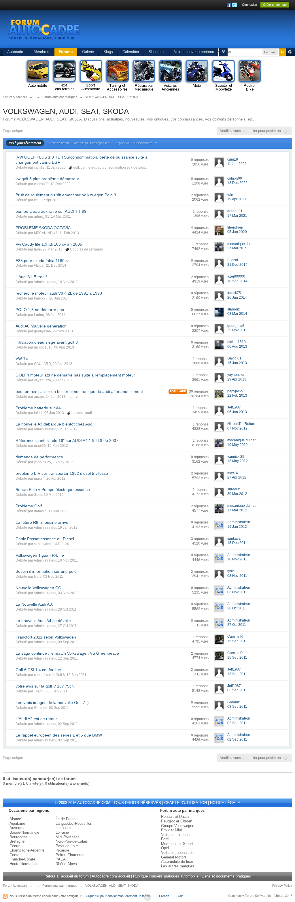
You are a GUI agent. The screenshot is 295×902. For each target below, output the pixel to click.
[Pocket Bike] (249, 75)
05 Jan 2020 (237, 232)
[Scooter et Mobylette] (223, 75)
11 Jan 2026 (237, 164)
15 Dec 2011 (237, 543)
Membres (41, 52)
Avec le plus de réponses (91, 143)
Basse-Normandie (24, 832)
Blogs (108, 52)
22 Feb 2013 (237, 395)
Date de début (59, 143)
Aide (180, 896)
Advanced (290, 52)
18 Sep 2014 (237, 281)
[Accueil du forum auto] (43, 29)
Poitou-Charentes (70, 855)
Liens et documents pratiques (226, 876)
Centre (15, 846)
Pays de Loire (67, 846)
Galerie (88, 52)
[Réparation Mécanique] (143, 75)
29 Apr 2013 (236, 379)
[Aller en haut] (147, 897)
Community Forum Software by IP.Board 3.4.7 (260, 895)
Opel (165, 848)
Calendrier (130, 52)
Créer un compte (275, 4)
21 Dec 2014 (237, 265)
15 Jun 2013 (237, 363)
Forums (66, 52)
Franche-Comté (22, 859)
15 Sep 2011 (237, 641)
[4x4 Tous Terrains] (64, 75)
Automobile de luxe (177, 861)
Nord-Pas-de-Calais (72, 841)
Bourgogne (18, 837)
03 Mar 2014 (237, 314)
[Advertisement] (181, 30)
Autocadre (15, 52)
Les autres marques (177, 866)
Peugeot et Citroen (176, 821)
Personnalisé (143, 143)
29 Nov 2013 (237, 330)
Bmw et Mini (171, 830)
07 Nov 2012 (237, 428)
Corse (14, 855)
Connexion (249, 4)
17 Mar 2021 (237, 216)
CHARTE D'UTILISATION (185, 803)
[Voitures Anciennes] (170, 75)
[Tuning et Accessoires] (117, 75)
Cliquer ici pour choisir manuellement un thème (118, 896)
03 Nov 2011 (237, 576)
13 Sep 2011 (237, 674)
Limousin (63, 828)
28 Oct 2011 (236, 608)
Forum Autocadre (15, 885)
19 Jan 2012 (237, 527)
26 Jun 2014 (237, 297)
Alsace (15, 819)
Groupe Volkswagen (177, 826)
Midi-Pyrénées (68, 837)
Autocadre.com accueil (111, 876)
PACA (61, 859)
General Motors (174, 857)
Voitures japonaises (177, 852)
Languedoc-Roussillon (74, 823)
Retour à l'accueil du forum (66, 876)
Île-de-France (66, 819)
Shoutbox (156, 52)
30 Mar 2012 (237, 494)
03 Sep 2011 (237, 690)
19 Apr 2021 (236, 199)
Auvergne (17, 828)
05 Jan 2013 (237, 412)
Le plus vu (122, 143)
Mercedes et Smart (177, 843)
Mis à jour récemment (25, 143)
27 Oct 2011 (236, 625)
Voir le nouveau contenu (194, 52)
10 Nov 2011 (237, 559)
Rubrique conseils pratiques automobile (165, 876)
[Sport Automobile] (90, 75)
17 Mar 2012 (237, 510)
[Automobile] (37, 75)
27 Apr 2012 (236, 477)
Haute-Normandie (24, 864)
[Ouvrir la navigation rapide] (223, 52)
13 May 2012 (237, 461)
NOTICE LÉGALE (225, 803)
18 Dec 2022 (237, 183)
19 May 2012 (237, 445)
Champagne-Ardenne (27, 850)
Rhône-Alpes (66, 864)
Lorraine (62, 832)
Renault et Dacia (175, 816)
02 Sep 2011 (237, 723)
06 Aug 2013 (237, 346)
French (164, 896)
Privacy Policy (282, 885)
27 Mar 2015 (237, 248)
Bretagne (17, 841)
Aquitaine (17, 823)
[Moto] (196, 75)
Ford (165, 839)
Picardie (62, 850)
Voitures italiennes (176, 835)
